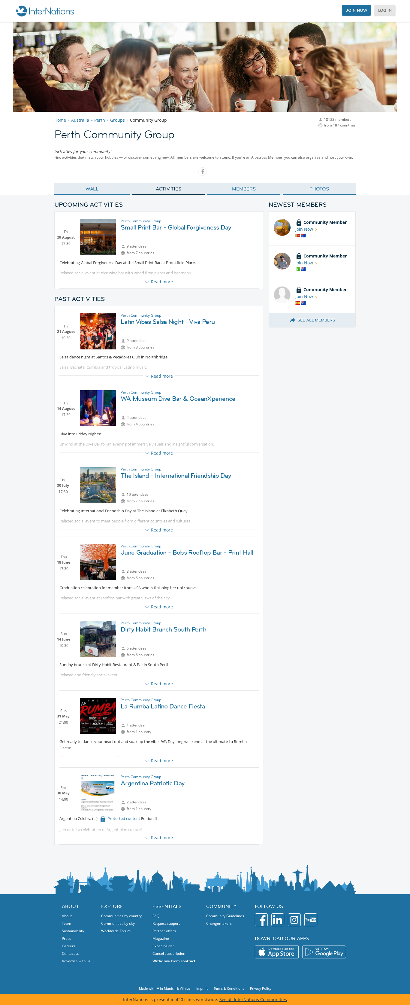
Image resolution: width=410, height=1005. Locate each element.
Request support (166, 923)
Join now (356, 10)
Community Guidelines (225, 915)
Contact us (71, 953)
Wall (92, 189)
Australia (80, 120)
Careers (68, 946)
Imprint (202, 988)
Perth (99, 120)
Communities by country (121, 915)
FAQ (155, 915)
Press (66, 938)
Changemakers (219, 923)
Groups (117, 120)
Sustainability (73, 930)
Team (66, 923)
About (67, 915)
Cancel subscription (168, 953)
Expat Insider (163, 946)
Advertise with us (76, 961)
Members (244, 189)
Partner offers (164, 930)
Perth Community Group (141, 221)
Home (60, 120)
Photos (319, 189)
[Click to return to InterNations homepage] (44, 11)
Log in (385, 10)
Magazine (160, 938)
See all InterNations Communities (253, 999)
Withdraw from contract (173, 961)
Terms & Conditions (229, 988)
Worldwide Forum (116, 930)
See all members (316, 320)
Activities (168, 189)
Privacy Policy (260, 988)
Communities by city (118, 923)
